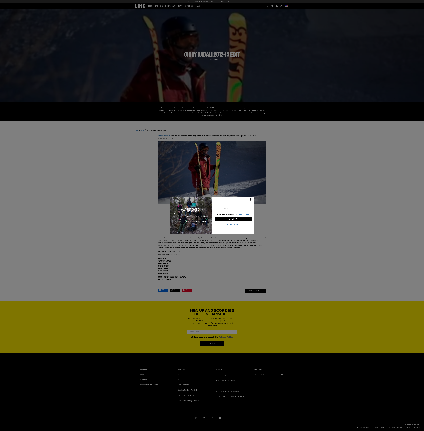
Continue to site (233, 224)
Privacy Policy (243, 214)
